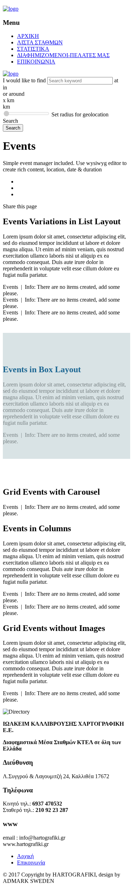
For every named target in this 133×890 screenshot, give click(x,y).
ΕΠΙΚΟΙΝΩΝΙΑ (36, 62)
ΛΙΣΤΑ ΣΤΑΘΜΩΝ (40, 42)
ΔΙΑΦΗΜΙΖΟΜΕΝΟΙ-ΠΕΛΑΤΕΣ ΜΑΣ (63, 55)
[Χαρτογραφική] (10, 9)
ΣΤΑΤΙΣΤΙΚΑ (33, 49)
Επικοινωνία (31, 862)
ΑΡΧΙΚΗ (28, 36)
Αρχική (25, 856)
